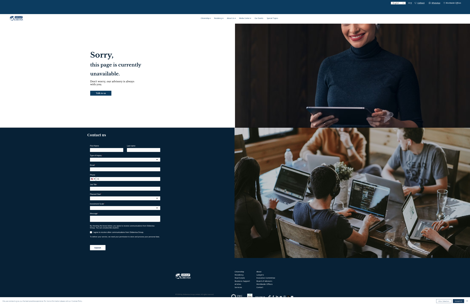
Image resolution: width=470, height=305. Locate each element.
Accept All (458, 301)
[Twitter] (288, 296)
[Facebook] (273, 296)
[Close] (467, 301)
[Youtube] (292, 296)
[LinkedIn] (277, 296)
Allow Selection (443, 301)
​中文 (410, 3)
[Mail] (280, 297)
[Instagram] (284, 296)
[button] (100, 93)
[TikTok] (269, 296)
